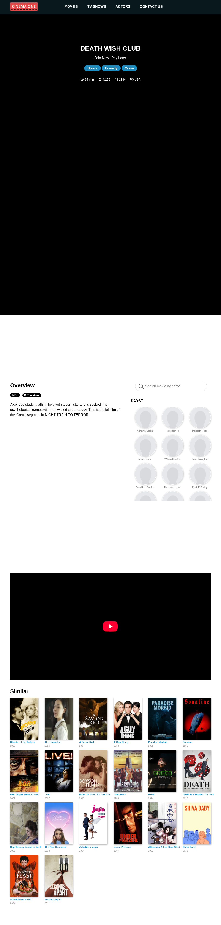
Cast (137, 400)
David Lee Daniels (145, 487)
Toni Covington (199, 459)
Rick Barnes (172, 431)
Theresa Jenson (172, 487)
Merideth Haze (199, 431)
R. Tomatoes (31, 395)
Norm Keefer (145, 459)
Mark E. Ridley (199, 487)
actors (122, 6)
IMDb (15, 395)
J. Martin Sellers (145, 431)
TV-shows (96, 6)
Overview (22, 385)
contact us (151, 6)
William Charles (172, 459)
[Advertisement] (110, 346)
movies (71, 6)
